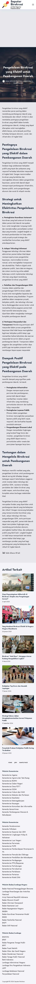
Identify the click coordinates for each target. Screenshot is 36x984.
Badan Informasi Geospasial (12, 903)
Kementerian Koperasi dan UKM (14, 832)
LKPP (4, 968)
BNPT (4, 923)
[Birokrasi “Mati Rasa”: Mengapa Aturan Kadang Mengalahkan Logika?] (18, 644)
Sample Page (23, 762)
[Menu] (33, 4)
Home (10, 762)
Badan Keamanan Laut (10, 905)
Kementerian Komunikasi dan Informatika (17, 806)
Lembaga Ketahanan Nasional (13, 971)
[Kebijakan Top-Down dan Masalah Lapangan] (18, 674)
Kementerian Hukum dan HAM (13, 792)
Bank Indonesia (7, 959)
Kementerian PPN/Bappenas (13, 863)
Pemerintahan (18, 83)
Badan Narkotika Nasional (12, 920)
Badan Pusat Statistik (9, 948)
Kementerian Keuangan (10, 803)
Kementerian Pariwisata (10, 843)
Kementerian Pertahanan (11, 871)
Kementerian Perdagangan (12, 860)
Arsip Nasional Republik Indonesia (15, 897)
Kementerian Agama (9, 775)
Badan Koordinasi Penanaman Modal (15, 914)
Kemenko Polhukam (9, 829)
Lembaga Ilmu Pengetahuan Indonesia (16, 965)
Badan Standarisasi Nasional (12, 954)
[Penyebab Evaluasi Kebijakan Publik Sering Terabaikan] (18, 736)
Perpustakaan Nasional (10, 974)
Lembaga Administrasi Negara (13, 962)
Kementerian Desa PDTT (11, 786)
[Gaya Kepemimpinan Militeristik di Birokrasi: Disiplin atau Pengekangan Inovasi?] (18, 582)
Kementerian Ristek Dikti (11, 877)
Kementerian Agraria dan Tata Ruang (15, 778)
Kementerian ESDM (9, 789)
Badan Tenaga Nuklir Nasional (13, 957)
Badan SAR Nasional (9, 925)
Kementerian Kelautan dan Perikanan (15, 795)
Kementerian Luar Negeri (11, 840)
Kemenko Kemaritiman (10, 809)
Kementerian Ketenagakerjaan (13, 801)
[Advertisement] (18, 28)
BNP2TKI (5, 937)
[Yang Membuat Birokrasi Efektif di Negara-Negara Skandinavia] (18, 614)
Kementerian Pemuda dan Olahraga (15, 854)
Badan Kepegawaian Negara (12, 908)
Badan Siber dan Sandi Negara (13, 951)
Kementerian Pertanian (10, 874)
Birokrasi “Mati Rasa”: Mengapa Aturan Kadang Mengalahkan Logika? (16, 657)
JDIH (15, 762)
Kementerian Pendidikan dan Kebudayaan (17, 857)
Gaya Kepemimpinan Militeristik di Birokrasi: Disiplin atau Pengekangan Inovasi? (15, 596)
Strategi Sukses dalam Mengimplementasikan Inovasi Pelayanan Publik (17, 718)
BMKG (4, 917)
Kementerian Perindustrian (12, 869)
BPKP (4, 940)
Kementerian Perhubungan (12, 866)
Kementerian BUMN (9, 781)
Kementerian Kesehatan (10, 798)
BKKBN (4, 911)
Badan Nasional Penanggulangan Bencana (17, 888)
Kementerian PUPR (9, 846)
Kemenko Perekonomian (11, 826)
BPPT (4, 945)
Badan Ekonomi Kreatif (10, 900)
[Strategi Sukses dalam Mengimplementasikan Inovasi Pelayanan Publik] (18, 704)
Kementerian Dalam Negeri (12, 783)
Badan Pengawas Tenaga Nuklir (13, 942)
